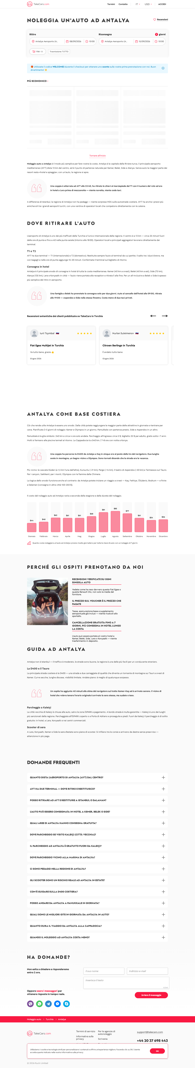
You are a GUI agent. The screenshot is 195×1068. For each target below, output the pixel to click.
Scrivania (102, 1039)
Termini (111, 4)
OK (157, 1051)
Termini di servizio (85, 1031)
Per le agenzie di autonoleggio (106, 1032)
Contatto (123, 4)
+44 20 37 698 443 (152, 1040)
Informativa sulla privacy (84, 1037)
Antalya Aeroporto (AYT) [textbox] (47, 41)
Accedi (162, 4)
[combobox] (49, 41)
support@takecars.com (150, 1032)
